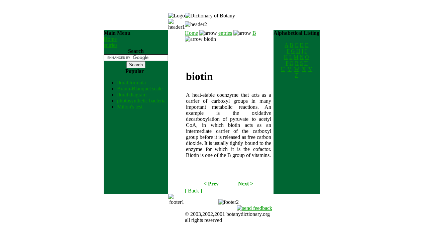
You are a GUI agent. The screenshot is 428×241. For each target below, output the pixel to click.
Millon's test (129, 106)
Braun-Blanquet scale (140, 88)
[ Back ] (193, 190)
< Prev (211, 183)
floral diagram (131, 94)
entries (110, 45)
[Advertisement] (228, 52)
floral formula (131, 82)
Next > (245, 183)
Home (110, 39)
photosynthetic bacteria (141, 100)
